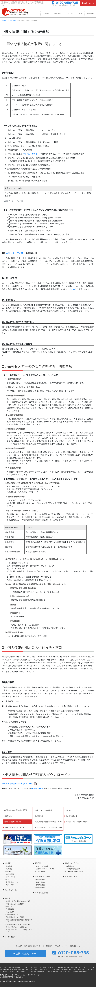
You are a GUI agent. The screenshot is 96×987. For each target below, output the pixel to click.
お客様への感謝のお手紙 (74, 871)
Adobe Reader (37, 788)
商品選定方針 (39, 816)
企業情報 (46, 13)
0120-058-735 (67, 2)
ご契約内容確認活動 (73, 869)
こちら (72, 289)
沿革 (7, 879)
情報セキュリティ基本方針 (43, 810)
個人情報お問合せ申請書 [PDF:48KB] (17, 783)
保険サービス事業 (42, 866)
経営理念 (9, 869)
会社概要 (9, 871)
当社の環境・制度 (71, 877)
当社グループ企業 (29, 154)
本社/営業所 (10, 874)
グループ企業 (10, 877)
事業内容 (57, 13)
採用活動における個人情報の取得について (48, 822)
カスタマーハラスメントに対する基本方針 (48, 828)
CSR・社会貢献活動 (41, 893)
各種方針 (12, 20)
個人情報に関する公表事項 (12, 822)
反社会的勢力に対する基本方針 (14, 828)
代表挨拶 (9, 866)
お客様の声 (70, 866)
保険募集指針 (8, 816)
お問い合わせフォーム (27, 953)
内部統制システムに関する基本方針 (77, 822)
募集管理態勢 (40, 882)
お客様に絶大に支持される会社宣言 (15, 810)
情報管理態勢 (40, 887)
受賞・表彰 (10, 885)
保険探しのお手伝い (72, 863)
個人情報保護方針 (71, 816)
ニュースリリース (11, 890)
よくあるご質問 (10, 937)
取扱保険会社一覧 (12, 882)
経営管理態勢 (40, 879)
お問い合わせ (89, 3)
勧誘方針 (68, 810)
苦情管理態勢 (40, 885)
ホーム (4, 20)
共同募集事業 (40, 871)
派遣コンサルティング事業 (45, 869)
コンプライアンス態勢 (74, 13)
